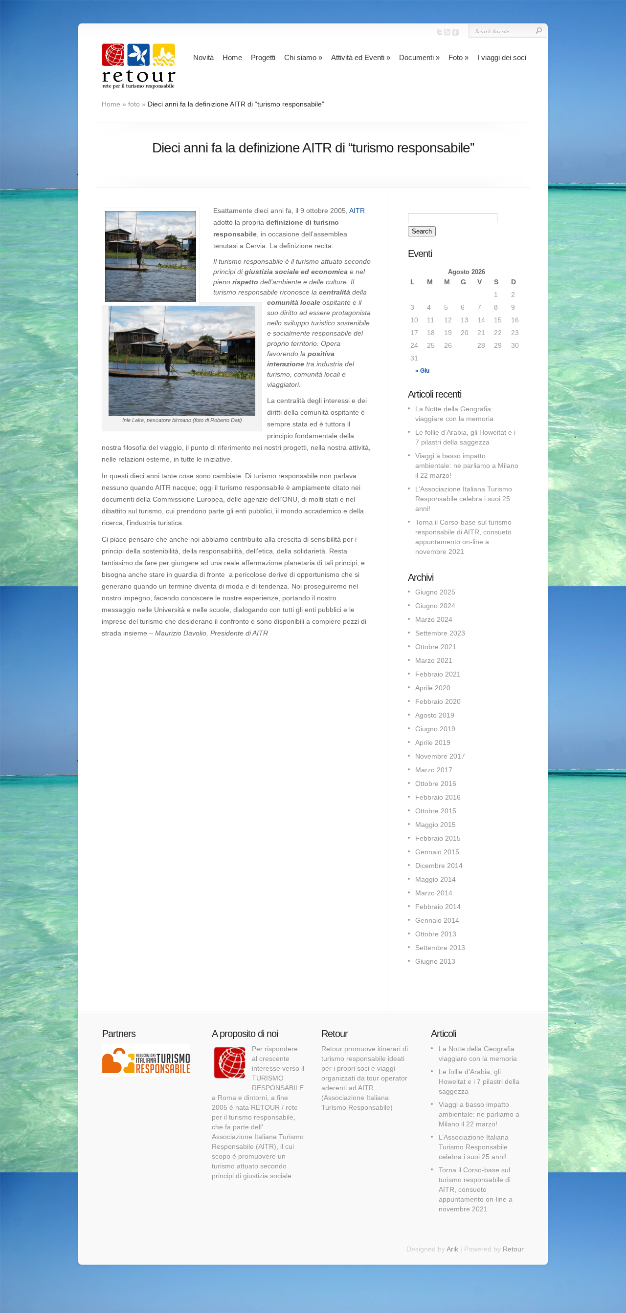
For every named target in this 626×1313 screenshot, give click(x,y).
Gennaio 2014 (437, 920)
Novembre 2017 (440, 756)
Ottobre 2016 (435, 783)
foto (134, 104)
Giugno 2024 (435, 606)
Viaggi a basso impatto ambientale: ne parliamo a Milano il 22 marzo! (466, 465)
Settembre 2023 (440, 633)
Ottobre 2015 (435, 811)
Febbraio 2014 (438, 907)
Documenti (419, 57)
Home (232, 57)
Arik (452, 1249)
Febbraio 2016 (438, 797)
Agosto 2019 (434, 715)
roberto (223, 163)
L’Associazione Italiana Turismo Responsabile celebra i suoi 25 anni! (463, 498)
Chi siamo (303, 57)
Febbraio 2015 (438, 838)
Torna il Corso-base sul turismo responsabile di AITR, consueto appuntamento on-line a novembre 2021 (476, 1189)
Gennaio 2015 (437, 852)
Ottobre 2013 (435, 934)
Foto (458, 57)
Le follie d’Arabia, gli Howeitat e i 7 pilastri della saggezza (479, 1081)
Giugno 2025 (435, 592)
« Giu (422, 370)
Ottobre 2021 (435, 647)
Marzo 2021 (433, 660)
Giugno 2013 (435, 961)
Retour (513, 1249)
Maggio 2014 (435, 879)
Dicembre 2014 (439, 865)
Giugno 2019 (435, 729)
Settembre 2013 (440, 948)
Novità (203, 57)
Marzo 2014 (433, 893)
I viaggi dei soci (501, 57)
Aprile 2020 (432, 688)
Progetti (263, 57)
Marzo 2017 (433, 770)
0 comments (438, 163)
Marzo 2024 (433, 619)
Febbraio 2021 (438, 674)
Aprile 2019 (432, 742)
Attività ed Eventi (360, 57)
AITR (357, 210)
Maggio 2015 (435, 824)
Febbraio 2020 (438, 701)
